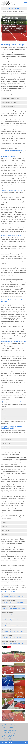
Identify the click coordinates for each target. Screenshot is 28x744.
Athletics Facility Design (8, 736)
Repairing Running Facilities (9, 730)
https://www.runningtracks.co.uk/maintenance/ (13, 608)
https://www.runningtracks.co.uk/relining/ (12, 625)
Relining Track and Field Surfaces (10, 733)
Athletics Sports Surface (8, 727)
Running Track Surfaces (8, 724)
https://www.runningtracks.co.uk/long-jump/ (12, 643)
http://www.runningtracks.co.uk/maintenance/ (12, 190)
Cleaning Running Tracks (8, 735)
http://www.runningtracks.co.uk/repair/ (14, 150)
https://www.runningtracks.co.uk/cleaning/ (12, 631)
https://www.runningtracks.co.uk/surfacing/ (12, 602)
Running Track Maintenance (9, 729)
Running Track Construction (9, 726)
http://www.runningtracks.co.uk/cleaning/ (11, 401)
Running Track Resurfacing (8, 732)
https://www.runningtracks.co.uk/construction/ (13, 596)
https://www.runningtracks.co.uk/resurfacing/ (13, 619)
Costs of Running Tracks (8, 738)
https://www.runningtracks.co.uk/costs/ (11, 637)
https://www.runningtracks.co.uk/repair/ (11, 614)
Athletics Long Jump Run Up (9, 740)
